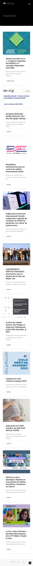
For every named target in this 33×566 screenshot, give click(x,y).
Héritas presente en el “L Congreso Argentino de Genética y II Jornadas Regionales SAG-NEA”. (16, 63)
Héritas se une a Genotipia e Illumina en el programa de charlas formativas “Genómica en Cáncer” (16, 482)
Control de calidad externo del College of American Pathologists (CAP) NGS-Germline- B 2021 (16, 327)
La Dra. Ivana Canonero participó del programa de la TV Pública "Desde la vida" (16, 534)
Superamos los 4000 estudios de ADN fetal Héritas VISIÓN (15, 428)
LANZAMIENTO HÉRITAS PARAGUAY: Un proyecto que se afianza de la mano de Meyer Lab (15, 274)
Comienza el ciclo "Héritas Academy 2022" (16, 380)
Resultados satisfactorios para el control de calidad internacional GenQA (15, 168)
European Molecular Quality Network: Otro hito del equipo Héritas (16, 116)
